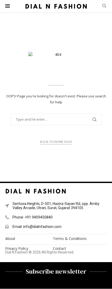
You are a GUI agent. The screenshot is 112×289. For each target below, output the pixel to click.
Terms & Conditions (70, 238)
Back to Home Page (56, 142)
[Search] (104, 6)
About (10, 238)
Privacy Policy (16, 248)
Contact (59, 248)
